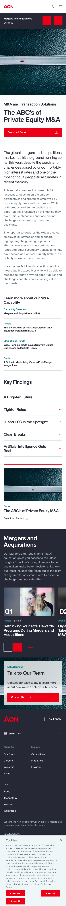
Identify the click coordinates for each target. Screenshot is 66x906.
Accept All (15, 901)
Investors (9, 767)
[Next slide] (18, 647)
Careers (8, 760)
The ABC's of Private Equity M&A (31, 510)
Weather (8, 804)
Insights (36, 767)
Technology (10, 798)
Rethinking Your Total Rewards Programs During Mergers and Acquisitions (29, 630)
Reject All (50, 893)
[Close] (61, 840)
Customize (15, 893)
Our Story (9, 754)
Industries (37, 760)
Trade (7, 791)
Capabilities (38, 754)
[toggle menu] (60, 6)
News (7, 773)
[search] (52, 6)
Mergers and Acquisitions (18, 18)
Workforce (10, 811)
